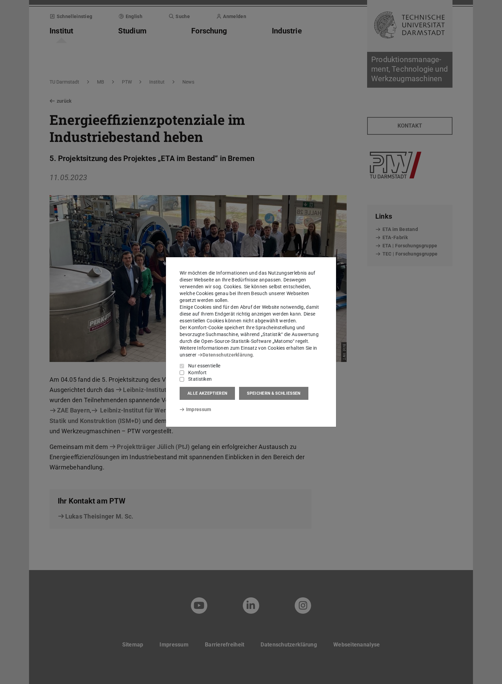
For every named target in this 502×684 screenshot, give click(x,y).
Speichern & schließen (273, 393)
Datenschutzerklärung (228, 355)
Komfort (197, 372)
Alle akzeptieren (207, 393)
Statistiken (200, 379)
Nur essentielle (204, 365)
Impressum (198, 409)
